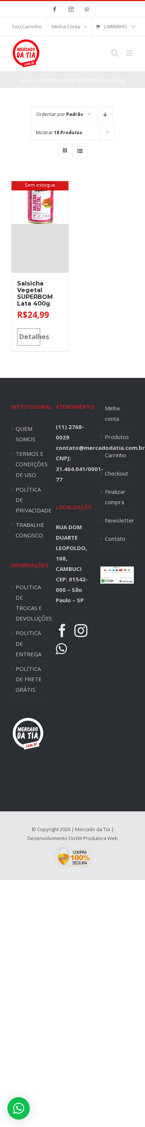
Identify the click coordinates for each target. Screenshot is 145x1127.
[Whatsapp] (61, 648)
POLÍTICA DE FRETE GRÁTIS (29, 679)
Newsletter (117, 520)
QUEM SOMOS (25, 434)
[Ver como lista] (79, 150)
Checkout (116, 473)
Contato (115, 538)
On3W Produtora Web (93, 838)
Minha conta (112, 413)
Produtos (117, 437)
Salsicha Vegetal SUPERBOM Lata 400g (35, 293)
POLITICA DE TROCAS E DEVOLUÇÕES (30, 602)
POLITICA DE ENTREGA (28, 643)
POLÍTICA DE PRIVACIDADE (30, 500)
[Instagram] (80, 630)
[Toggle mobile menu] (130, 53)
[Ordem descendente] (105, 114)
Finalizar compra (115, 497)
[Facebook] (62, 630)
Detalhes (29, 336)
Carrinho (115, 455)
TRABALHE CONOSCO (30, 530)
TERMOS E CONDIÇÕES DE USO (30, 464)
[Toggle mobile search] (115, 53)
